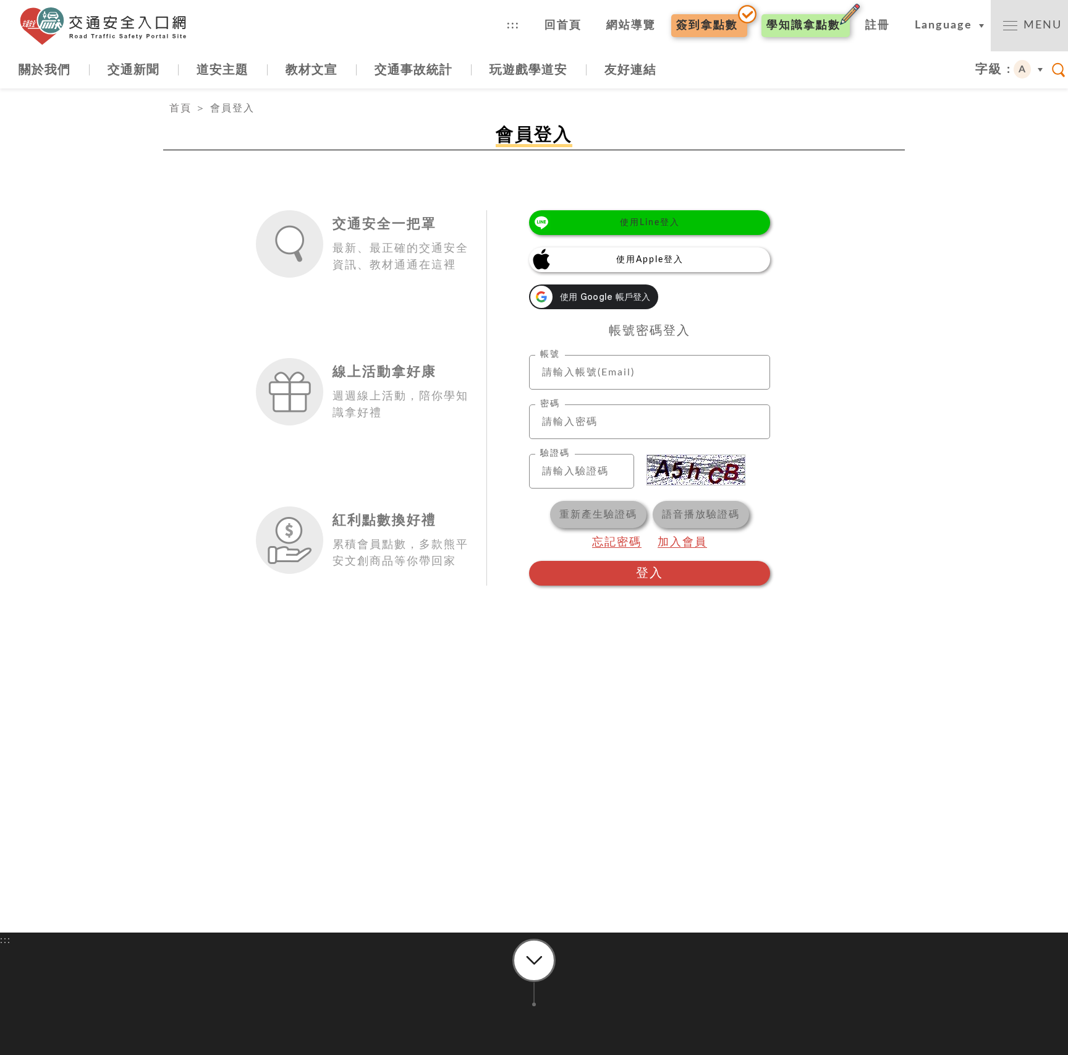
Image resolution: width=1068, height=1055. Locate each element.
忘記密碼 (617, 542)
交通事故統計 (413, 70)
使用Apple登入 (650, 259)
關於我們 (44, 70)
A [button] (1023, 69)
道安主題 (222, 70)
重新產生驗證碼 (598, 514)
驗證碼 (555, 453)
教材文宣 (311, 70)
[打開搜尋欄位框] (1059, 69)
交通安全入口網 (108, 26)
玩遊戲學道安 (528, 70)
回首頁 (563, 25)
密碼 (550, 403)
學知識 (803, 25)
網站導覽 (631, 25)
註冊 (877, 25)
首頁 (180, 108)
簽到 (707, 25)
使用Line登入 (650, 222)
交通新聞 (133, 70)
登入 (649, 573)
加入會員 (682, 542)
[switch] (1029, 25)
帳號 (550, 354)
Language (943, 25)
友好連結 (630, 70)
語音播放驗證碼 (701, 514)
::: (513, 25)
